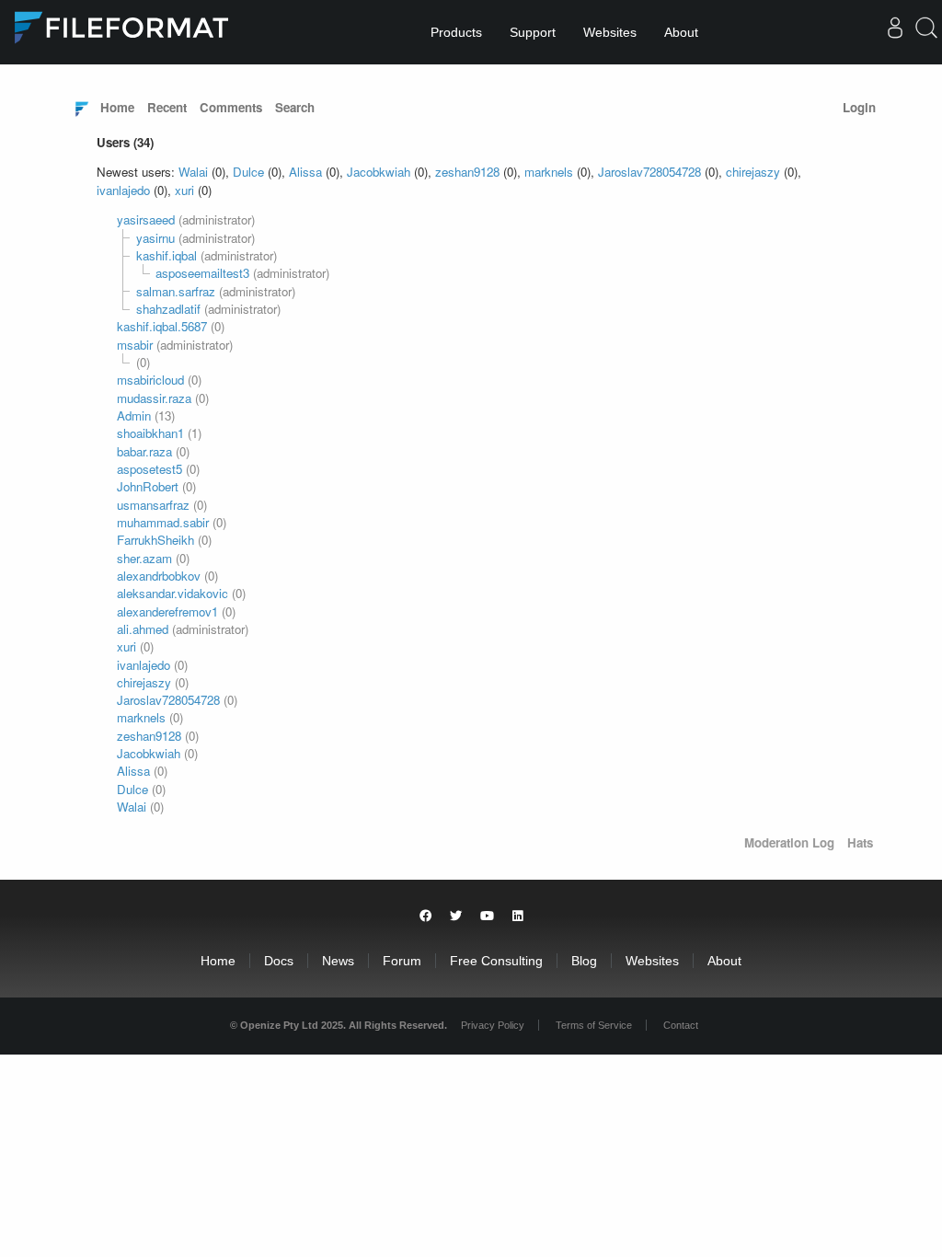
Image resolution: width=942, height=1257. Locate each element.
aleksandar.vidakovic (172, 593)
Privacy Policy (492, 1025)
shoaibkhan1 (150, 433)
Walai (193, 171)
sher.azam (144, 558)
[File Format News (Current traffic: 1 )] (82, 107)
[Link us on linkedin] (518, 916)
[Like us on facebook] (425, 916)
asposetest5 (149, 469)
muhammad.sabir (163, 522)
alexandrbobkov (159, 575)
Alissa (305, 171)
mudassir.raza (154, 398)
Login (859, 107)
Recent (167, 107)
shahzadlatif (168, 308)
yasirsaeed (146, 219)
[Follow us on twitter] (456, 916)
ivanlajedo (123, 190)
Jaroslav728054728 (649, 171)
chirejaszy (753, 171)
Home (117, 107)
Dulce (248, 171)
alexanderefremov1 (167, 611)
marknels (548, 171)
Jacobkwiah (378, 171)
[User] (895, 31)
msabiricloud (150, 379)
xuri (184, 190)
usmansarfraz (153, 504)
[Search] (926, 34)
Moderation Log (789, 842)
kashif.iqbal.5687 (162, 326)
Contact (680, 1025)
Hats (860, 842)
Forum (402, 960)
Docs (278, 960)
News (338, 960)
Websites (610, 32)
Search (295, 107)
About (681, 32)
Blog (584, 960)
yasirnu (155, 238)
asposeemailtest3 (202, 273)
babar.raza (144, 451)
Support (533, 32)
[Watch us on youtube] (487, 916)
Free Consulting (496, 960)
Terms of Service (594, 1025)
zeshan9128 (467, 171)
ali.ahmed (142, 629)
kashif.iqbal (166, 255)
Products (456, 32)
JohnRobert (147, 486)
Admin (134, 415)
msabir (135, 344)
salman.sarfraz (175, 291)
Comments (231, 107)
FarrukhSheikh (155, 539)
